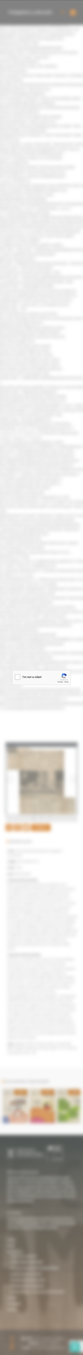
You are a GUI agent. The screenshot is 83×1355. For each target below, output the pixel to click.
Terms (66, 682)
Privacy (60, 682)
